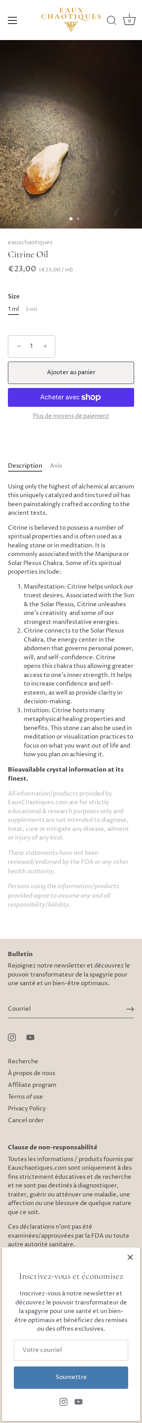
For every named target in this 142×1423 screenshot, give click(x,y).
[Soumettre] (130, 1009)
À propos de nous (31, 1073)
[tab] (29, 466)
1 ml (13, 309)
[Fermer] (130, 1257)
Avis (56, 466)
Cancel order (26, 1120)
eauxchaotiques (30, 242)
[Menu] (12, 20)
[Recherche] (111, 21)
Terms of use (25, 1097)
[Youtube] (78, 1401)
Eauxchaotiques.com (37, 1168)
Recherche (23, 1061)
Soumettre (71, 1377)
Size (14, 296)
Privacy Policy (27, 1109)
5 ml (31, 309)
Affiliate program (32, 1085)
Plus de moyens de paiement (71, 416)
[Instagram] (63, 1401)
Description (25, 466)
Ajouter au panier (71, 372)
